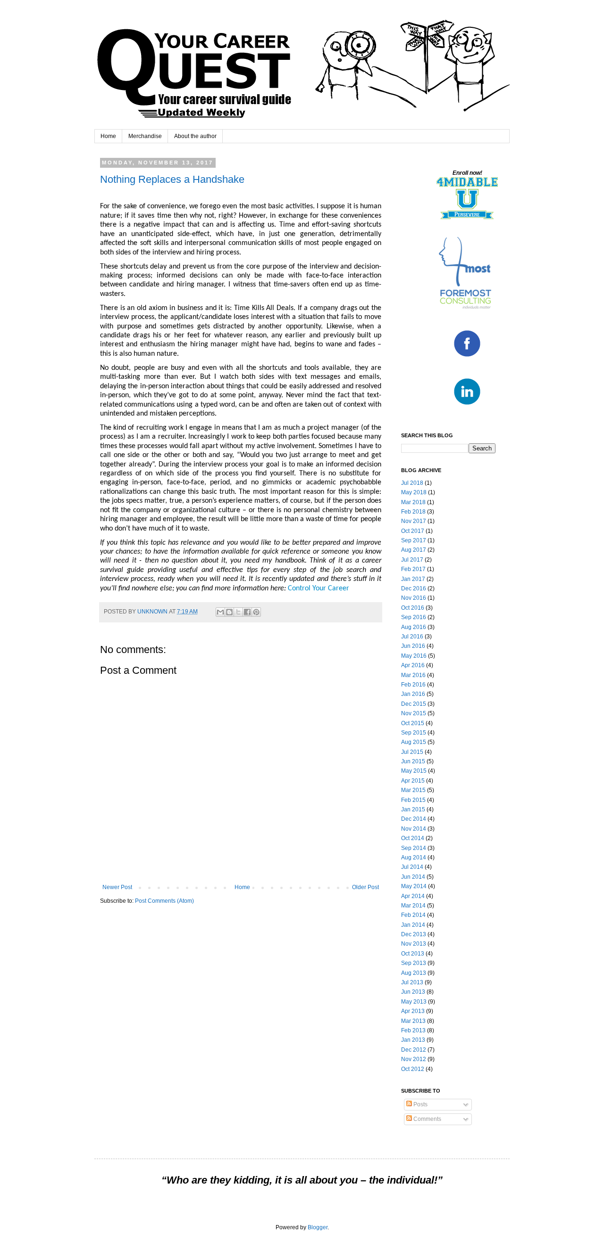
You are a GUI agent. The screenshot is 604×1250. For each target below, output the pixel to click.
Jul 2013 (412, 982)
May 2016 (414, 656)
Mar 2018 (413, 502)
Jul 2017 (412, 559)
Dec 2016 (413, 588)
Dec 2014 (413, 819)
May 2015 (414, 771)
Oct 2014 (412, 838)
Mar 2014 (413, 905)
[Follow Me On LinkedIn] (467, 404)
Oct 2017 (412, 531)
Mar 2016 (413, 675)
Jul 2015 (412, 752)
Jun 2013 (413, 992)
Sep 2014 (413, 848)
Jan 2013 (413, 1040)
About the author (195, 136)
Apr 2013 (413, 1011)
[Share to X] (238, 612)
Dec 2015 (413, 704)
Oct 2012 (412, 1069)
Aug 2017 (413, 550)
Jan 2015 (413, 809)
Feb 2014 (413, 915)
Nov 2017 (413, 521)
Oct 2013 (412, 953)
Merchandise (145, 136)
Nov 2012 (413, 1059)
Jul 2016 (412, 636)
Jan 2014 (413, 925)
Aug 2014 (413, 857)
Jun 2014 (413, 877)
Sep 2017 (413, 540)
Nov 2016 (413, 598)
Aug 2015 (413, 742)
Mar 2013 (413, 1021)
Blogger (317, 1227)
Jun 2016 (413, 646)
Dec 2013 (413, 934)
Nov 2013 (413, 943)
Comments (426, 1119)
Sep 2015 (413, 732)
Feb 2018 (413, 511)
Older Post (365, 887)
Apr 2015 (413, 780)
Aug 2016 (413, 627)
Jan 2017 (413, 579)
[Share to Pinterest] (256, 612)
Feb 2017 (413, 569)
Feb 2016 (413, 684)
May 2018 (414, 492)
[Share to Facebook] (247, 612)
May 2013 (414, 1001)
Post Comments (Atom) (164, 901)
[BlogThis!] (229, 612)
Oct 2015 (412, 723)
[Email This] (220, 612)
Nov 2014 (413, 828)
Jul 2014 (412, 867)
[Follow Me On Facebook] (467, 356)
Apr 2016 (413, 665)
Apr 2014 (413, 896)
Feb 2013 (413, 1030)
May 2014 (414, 886)
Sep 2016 (413, 617)
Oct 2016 (412, 608)
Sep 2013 (413, 963)
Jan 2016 (413, 694)
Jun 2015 (413, 761)
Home (108, 136)
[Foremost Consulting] (467, 308)
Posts (420, 1104)
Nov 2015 (413, 713)
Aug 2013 (413, 973)
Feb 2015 (413, 800)
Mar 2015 (413, 790)
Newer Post (117, 887)
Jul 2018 (412, 483)
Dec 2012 (413, 1049)
